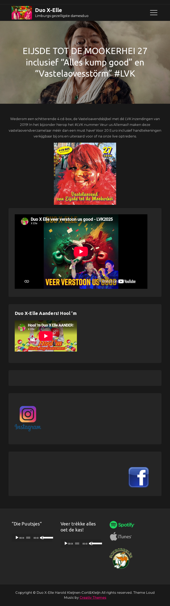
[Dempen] (42, 538)
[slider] (46, 537)
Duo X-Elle (48, 10)
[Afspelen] (17, 538)
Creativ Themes (93, 598)
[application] (32, 538)
